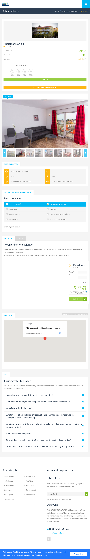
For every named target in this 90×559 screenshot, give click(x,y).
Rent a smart (8, 490)
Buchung (8, 238)
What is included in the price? (19, 408)
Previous (4, 153)
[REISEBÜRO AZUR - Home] (45, 4)
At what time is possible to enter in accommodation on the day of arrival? (38, 440)
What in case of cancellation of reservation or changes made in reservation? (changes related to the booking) (40, 416)
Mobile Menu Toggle (86, 4)
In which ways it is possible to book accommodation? (29, 395)
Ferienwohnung (9, 476)
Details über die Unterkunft (17, 192)
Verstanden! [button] (78, 554)
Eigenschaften (11, 164)
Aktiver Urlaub (9, 486)
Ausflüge (29, 481)
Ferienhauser (9, 481)
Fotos (8, 96)
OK (60, 333)
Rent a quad (8, 495)
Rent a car (30, 486)
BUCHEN (76, 299)
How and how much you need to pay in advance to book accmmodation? (38, 401)
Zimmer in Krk (31, 476)
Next (85, 153)
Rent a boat (30, 495)
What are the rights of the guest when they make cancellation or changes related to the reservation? (44, 425)
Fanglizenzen (9, 499)
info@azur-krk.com (57, 533)
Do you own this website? (34, 333)
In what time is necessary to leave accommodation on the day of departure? (40, 446)
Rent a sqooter (32, 490)
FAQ (6, 375)
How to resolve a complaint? (18, 433)
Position (8, 315)
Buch (45, 79)
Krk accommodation (69, 11)
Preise (20, 238)
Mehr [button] (45, 555)
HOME (57, 11)
